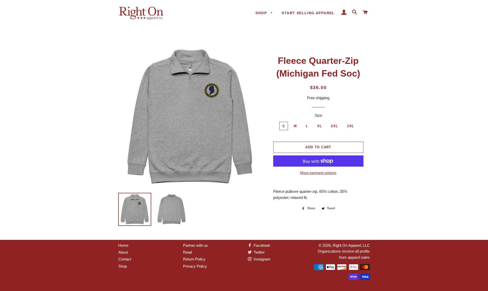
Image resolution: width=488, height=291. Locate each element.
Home (123, 245)
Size (318, 115)
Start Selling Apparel (308, 13)
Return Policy (194, 259)
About (123, 252)
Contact (124, 259)
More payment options (318, 173)
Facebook (261, 245)
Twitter (259, 252)
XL (319, 126)
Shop (261, 13)
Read (187, 252)
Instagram (261, 259)
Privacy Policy (195, 266)
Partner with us (195, 245)
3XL (350, 126)
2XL (334, 126)
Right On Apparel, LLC (351, 245)
